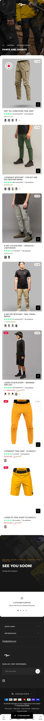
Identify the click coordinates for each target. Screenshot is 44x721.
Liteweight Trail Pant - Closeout (20, 451)
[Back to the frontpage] (3, 45)
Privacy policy (16, 708)
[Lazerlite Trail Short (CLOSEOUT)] (22, 490)
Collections (10, 45)
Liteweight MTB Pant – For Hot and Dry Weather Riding (20, 178)
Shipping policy (35, 708)
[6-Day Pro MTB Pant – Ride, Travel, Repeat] (22, 286)
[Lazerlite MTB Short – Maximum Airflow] (22, 355)
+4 (19, 120)
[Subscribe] (37, 671)
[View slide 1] (18, 610)
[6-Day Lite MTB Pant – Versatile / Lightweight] (22, 218)
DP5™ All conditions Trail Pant (19, 111)
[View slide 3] (23, 610)
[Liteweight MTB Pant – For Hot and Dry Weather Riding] (22, 149)
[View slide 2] (20, 610)
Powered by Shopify (22, 705)
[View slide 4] (26, 610)
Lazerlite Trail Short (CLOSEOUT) (20, 517)
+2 (19, 188)
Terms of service (25, 708)
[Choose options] (38, 104)
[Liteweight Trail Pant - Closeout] (22, 423)
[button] (8, 114)
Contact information (22, 711)
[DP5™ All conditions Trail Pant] (22, 83)
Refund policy (8, 708)
